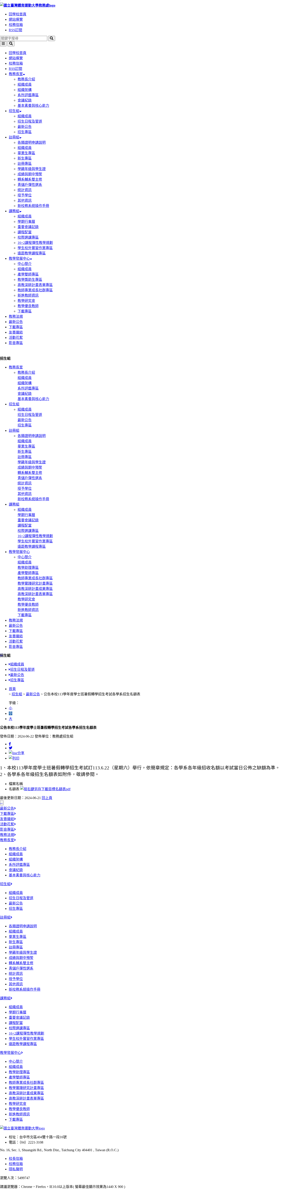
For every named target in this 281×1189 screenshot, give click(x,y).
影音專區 (16, 343)
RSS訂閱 (15, 30)
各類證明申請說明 (32, 142)
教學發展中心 (19, 258)
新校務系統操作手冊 (33, 206)
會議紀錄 (25, 100)
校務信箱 (16, 25)
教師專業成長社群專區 (35, 290)
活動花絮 (16, 337)
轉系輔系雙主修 (30, 179)
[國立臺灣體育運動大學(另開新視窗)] (22, 1128)
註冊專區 (25, 163)
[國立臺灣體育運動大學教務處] (140, 5)
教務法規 (16, 316)
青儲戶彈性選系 (30, 185)
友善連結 (16, 332)
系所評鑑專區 (28, 95)
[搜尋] (51, 38)
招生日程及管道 (30, 121)
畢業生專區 (26, 153)
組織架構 (25, 90)
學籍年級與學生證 (32, 169)
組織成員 (25, 84)
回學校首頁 (17, 14)
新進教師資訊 (28, 295)
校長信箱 (16, 1158)
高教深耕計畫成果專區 (35, 589)
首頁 (12, 689)
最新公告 (25, 127)
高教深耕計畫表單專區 (35, 285)
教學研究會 (26, 301)
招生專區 (25, 132)
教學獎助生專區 (30, 279)
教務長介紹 (26, 79)
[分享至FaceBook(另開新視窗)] (10, 744)
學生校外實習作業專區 (35, 248)
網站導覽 (16, 19)
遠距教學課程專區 (32, 253)
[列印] (14, 758)
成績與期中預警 (30, 174)
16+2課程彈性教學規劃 (35, 243)
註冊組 (14, 137)
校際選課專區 (28, 237)
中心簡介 (25, 264)
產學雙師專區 (28, 274)
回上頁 (47, 798)
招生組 (14, 111)
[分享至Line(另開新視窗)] (16, 753)
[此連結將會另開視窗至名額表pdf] (45, 789)
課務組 (14, 211)
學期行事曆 (26, 221)
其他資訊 (25, 200)
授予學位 (25, 195)
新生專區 (25, 158)
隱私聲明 (16, 1169)
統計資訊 (25, 190)
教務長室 (16, 74)
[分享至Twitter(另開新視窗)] (10, 748)
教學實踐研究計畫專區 (35, 583)
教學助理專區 (28, 567)
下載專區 (25, 311)
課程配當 (25, 232)
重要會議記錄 (28, 227)
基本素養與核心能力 (33, 105)
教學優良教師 (28, 306)
